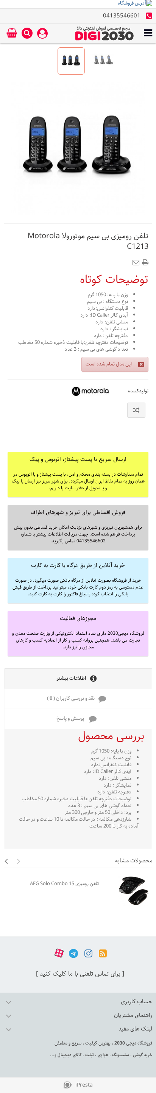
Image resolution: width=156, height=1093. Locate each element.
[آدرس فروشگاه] (78, 4)
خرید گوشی (142, 1055)
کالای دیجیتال (68, 1055)
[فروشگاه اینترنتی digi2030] (104, 33)
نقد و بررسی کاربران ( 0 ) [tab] (71, 698)
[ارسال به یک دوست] (137, 260)
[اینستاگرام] (88, 953)
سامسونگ (120, 1055)
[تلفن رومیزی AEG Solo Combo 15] (127, 891)
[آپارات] (59, 953)
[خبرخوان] (103, 953)
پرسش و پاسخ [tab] (70, 718)
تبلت (89, 1055)
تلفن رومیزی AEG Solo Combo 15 (64, 883)
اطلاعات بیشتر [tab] (71, 678)
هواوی (102, 1055)
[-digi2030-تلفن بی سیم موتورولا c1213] (71, 61)
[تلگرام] (73, 953)
